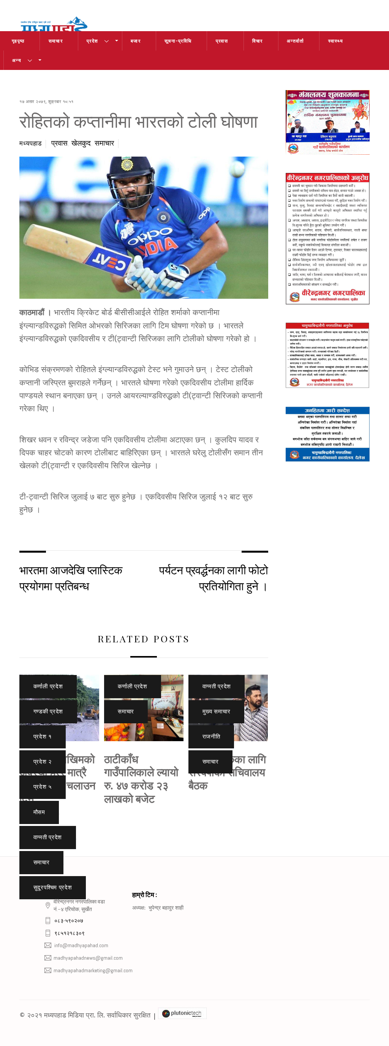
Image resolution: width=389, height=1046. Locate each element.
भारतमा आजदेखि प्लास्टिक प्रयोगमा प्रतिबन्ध (70, 577)
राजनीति (211, 736)
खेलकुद (81, 143)
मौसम (39, 812)
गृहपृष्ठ (18, 41)
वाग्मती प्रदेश (47, 837)
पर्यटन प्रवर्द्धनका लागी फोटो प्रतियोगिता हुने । (213, 577)
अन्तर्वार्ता (295, 41)
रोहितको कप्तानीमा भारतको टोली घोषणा (138, 120)
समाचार (56, 41)
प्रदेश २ (42, 761)
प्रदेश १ (42, 736)
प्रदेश (92, 41)
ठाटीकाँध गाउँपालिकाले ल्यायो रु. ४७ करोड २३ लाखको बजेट (141, 778)
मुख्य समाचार (216, 711)
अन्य (16, 60)
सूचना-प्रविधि (177, 41)
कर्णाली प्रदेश (48, 686)
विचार (257, 41)
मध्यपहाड (30, 143)
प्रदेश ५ (42, 786)
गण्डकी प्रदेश (48, 711)
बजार (136, 41)
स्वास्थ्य (335, 41)
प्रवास (222, 41)
